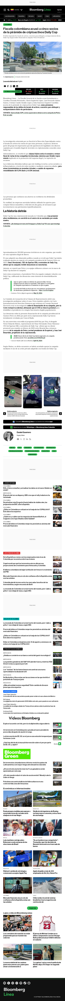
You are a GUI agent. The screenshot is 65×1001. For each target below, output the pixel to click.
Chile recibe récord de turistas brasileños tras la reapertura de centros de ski (44, 900)
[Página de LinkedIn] (20, 983)
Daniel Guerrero (9, 77)
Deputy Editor (21, 435)
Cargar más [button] (32, 908)
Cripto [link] (47, 16)
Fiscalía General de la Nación (32, 451)
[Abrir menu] (4, 10)
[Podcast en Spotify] (29, 983)
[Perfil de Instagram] (16, 983)
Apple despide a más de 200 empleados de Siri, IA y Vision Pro (45, 872)
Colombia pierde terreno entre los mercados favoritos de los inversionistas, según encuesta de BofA (25, 583)
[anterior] (4, 413)
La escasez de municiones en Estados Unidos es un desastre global (26, 713)
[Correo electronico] (18, 439)
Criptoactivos (28, 447)
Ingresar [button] (59, 10)
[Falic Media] (59, 12)
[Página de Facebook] (4, 983)
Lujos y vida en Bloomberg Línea (17, 913)
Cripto (54, 451)
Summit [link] (40, 16)
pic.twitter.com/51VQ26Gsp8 (36, 338)
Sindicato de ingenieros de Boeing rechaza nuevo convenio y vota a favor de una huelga (47, 813)
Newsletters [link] (21, 16)
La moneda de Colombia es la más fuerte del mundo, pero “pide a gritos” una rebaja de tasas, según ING (27, 590)
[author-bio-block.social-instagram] (24, 439)
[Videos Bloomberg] (32, 718)
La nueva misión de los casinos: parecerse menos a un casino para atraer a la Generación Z (16, 964)
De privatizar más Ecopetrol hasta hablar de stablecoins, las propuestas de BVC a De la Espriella (25, 503)
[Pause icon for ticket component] (4, 20)
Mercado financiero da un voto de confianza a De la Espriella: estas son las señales (16, 900)
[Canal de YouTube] (12, 983)
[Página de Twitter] (8, 983)
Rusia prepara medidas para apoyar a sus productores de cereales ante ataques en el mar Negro (16, 813)
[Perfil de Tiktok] (25, 983)
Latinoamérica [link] (56, 16)
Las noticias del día (39, 447)
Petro (19, 447)
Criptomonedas (32, 454)
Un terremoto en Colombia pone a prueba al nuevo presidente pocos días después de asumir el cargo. (26, 731)
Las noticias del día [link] (9, 16)
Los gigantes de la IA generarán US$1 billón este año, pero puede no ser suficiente (30, 701)
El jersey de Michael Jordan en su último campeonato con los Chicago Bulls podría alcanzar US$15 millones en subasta (17, 414)
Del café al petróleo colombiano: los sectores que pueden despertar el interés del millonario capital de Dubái (47, 414)
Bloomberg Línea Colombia (15, 451)
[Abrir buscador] (8, 10)
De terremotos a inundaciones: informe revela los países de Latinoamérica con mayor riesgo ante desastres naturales (25, 764)
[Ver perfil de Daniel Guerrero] (10, 436)
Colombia (8, 24)
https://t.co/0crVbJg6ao (46, 290)
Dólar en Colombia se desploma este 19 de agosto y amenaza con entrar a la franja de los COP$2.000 (27, 643)
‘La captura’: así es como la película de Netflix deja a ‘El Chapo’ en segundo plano (47, 964)
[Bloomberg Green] (32, 754)
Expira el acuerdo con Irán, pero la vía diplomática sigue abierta (26, 724)
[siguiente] (60, 413)
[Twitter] (21, 439)
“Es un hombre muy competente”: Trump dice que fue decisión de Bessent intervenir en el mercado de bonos (46, 843)
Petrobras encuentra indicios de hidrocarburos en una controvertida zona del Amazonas (23, 783)
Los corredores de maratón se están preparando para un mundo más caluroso (16, 936)
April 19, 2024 (37, 341)
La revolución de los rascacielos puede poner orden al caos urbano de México (29, 696)
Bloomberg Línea (51, 447)
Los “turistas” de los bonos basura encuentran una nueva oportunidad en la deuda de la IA (24, 671)
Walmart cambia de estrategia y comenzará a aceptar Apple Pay (15, 872)
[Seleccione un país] (21, 10)
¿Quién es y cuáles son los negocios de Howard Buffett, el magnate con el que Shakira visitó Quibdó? (24, 518)
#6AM (15, 336)
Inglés (20, 81)
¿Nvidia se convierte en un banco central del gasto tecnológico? (27, 655)
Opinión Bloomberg (10, 691)
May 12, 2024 (38, 293)
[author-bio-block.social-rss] (30, 439)
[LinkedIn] (27, 439)
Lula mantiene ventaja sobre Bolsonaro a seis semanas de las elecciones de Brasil (15, 842)
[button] (5, 86)
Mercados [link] (31, 16)
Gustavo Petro (45, 451)
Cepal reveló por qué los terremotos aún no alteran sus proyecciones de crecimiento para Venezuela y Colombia (24, 564)
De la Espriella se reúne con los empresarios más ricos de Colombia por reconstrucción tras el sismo (24, 558)
